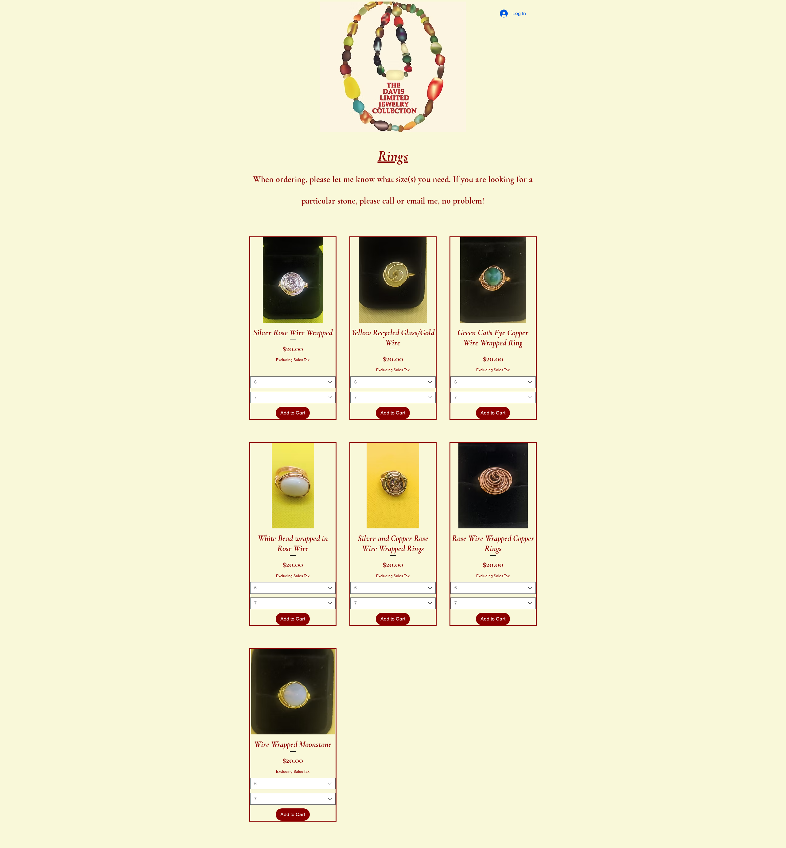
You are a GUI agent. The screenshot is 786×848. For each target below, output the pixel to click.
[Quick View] (293, 280)
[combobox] (293, 382)
